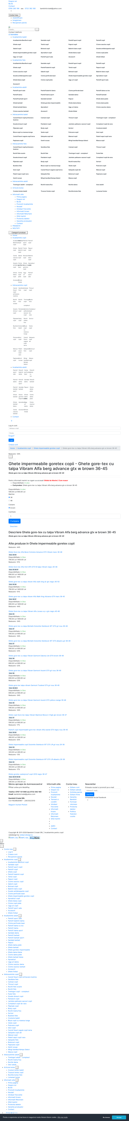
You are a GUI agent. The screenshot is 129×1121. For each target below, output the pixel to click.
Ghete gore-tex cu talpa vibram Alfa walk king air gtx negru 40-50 (34, 582)
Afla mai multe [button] (62, 1117)
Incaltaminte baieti (20, 37)
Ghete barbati (17, 103)
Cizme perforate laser (48, 76)
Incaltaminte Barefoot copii (22, 40)
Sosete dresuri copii (20, 124)
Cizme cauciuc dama (103, 107)
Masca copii (100, 140)
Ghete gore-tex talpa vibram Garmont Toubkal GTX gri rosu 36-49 (34, 685)
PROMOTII (16, 226)
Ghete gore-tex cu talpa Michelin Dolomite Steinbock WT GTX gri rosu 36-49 (38, 626)
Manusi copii (73, 136)
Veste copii (44, 132)
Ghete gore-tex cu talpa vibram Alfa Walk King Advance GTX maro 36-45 (37, 596)
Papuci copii (73, 44)
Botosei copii (45, 48)
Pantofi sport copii (75, 40)
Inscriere (89, 794)
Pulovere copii (73, 132)
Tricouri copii (73, 118)
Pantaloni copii (46, 124)
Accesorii (72, 57)
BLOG (11, 4)
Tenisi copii (45, 44)
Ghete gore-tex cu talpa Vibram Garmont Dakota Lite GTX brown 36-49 (36, 656)
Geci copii (99, 132)
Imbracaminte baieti (20, 114)
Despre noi (13, 1)
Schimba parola (76, 792)
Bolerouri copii (74, 174)
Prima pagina (56, 787)
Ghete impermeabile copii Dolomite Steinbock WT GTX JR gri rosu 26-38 (36, 745)
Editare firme (75, 795)
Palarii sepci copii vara (104, 136)
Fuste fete (99, 153)
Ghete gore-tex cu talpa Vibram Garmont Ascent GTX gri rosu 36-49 (35, 670)
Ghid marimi (55, 819)
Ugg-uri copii (17, 57)
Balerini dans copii (75, 48)
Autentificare (17, 18)
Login (11, 440)
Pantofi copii (100, 40)
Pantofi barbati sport (20, 99)
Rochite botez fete (75, 191)
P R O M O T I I (11, 1113)
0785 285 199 (14, 8)
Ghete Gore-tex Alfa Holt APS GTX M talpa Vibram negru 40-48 (33, 567)
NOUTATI (16, 228)
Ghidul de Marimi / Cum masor (56, 480)
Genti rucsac (45, 140)
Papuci (71, 99)
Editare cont (74, 787)
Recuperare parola (20, 23)
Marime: (12, 494)
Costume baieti (101, 128)
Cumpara (14, 521)
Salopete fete (45, 174)
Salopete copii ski (47, 136)
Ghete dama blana (75, 103)
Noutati (54, 797)
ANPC (53, 826)
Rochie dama (73, 184)
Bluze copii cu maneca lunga (23, 132)
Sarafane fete (45, 147)
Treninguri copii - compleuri (106, 118)
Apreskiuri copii (46, 52)
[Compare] (14, 459)
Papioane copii (18, 140)
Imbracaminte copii (11, 974)
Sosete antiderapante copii (105, 48)
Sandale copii (45, 40)
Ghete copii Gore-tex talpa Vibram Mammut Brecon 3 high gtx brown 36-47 (38, 715)
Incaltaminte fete (19, 60)
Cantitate (12, 512)
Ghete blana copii (75, 52)
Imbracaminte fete (20, 144)
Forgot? (11, 436)
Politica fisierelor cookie (73, 813)
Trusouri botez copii (48, 191)
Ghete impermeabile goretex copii (24, 52)
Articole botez (18, 188)
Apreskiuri (44, 107)
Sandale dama (73, 94)
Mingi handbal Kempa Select (78, 140)
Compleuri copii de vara (104, 124)
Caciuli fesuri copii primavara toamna (23, 119)
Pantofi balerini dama (48, 90)
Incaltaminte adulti (20, 87)
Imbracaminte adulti (20, 181)
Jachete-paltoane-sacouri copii (79, 124)
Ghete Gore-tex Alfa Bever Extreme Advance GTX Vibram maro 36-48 (35, 552)
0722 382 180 (30, 8)
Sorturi (71, 128)
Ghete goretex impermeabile (50, 103)
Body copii (44, 128)
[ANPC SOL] (24, 837)
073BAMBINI (13, 35)
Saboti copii (17, 48)
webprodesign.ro (26, 835)
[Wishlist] (10, 459)
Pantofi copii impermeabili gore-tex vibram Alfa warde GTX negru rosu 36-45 (38, 730)
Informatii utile (18, 194)
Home (12, 448)
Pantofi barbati (101, 94)
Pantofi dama (17, 94)
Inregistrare (17, 20)
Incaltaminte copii (24, 448)
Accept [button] (119, 1117)
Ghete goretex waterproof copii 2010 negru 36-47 (28, 774)
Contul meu (14, 15)
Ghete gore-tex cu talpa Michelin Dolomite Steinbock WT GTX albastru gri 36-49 (39, 641)
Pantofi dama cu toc (103, 90)
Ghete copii (17, 44)
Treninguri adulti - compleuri (23, 184)
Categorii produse (18, 233)
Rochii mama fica (74, 161)
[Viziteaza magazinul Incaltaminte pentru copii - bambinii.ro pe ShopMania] (34, 837)
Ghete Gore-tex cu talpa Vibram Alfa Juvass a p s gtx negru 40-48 (34, 611)
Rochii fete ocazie (19, 153)
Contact (12, 6)
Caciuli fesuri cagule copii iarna (24, 136)
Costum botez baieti (20, 191)
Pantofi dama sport (47, 94)
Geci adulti (100, 184)
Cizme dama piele (102, 103)
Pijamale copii (18, 128)
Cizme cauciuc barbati (21, 111)
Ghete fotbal (100, 57)
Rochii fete (44, 153)
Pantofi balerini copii (48, 67)
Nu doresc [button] (106, 1117)
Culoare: (12, 505)
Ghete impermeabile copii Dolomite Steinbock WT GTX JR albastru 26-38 (37, 759)
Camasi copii (45, 118)
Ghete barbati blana (20, 107)
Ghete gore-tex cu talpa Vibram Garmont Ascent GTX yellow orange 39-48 (37, 700)
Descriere (13, 526)
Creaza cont (13, 445)
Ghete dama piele (102, 99)
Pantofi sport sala (47, 57)
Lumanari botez (101, 191)
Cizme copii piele (102, 52)
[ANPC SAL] (13, 837)
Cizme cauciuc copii (103, 44)
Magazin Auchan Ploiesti (18, 805)
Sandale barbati (46, 99)
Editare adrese (75, 790)
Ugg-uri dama (73, 107)
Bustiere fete (17, 165)
